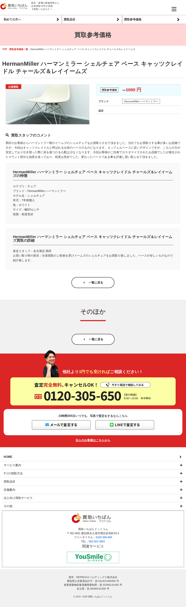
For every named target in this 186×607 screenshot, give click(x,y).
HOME (8, 456)
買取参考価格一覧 (18, 49)
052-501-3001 (97, 541)
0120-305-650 (104, 537)
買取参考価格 (132, 19)
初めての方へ (12, 19)
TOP (4, 49)
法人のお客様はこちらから (93, 440)
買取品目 (69, 19)
